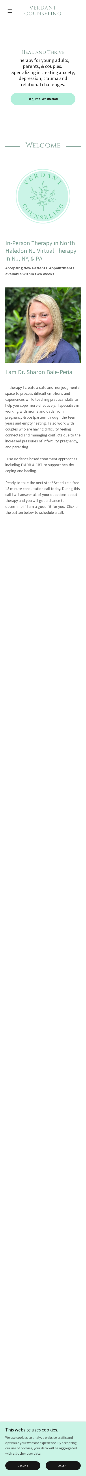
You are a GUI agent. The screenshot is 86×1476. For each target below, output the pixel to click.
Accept (63, 1465)
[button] (11, 11)
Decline (23, 1465)
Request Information (43, 99)
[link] (43, 11)
